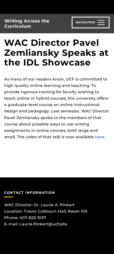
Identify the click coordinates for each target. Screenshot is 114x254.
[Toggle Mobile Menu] (108, 6)
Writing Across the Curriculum (26, 23)
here (99, 136)
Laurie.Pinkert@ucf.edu (43, 224)
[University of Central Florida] (42, 6)
